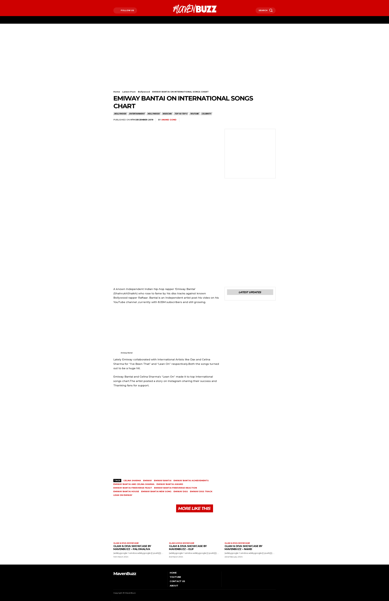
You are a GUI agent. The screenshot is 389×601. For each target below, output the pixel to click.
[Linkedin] (244, 120)
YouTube (194, 113)
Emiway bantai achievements (191, 480)
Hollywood (154, 113)
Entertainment (136, 113)
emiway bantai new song (156, 491)
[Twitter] (123, 2)
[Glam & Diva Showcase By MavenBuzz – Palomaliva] (138, 527)
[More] (272, 120)
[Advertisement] (194, 46)
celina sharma (132, 480)
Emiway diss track (201, 491)
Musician (167, 113)
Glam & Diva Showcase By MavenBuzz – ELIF (188, 548)
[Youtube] (127, 2)
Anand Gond (168, 119)
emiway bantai (162, 480)
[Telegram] (258, 120)
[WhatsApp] (237, 120)
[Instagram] (118, 2)
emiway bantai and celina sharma (133, 484)
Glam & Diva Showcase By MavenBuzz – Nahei (243, 548)
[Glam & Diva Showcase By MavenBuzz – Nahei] (250, 527)
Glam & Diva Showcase (126, 543)
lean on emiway (122, 495)
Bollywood (144, 91)
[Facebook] (113, 2)
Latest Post (129, 91)
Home (116, 91)
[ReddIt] (251, 120)
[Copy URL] (265, 120)
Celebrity (206, 113)
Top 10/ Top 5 (181, 113)
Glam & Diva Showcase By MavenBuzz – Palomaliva (132, 548)
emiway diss (181, 491)
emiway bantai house (126, 491)
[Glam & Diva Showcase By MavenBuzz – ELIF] (194, 527)
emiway (147, 480)
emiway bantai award (170, 484)
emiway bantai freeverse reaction (175, 488)
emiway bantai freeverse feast (132, 488)
